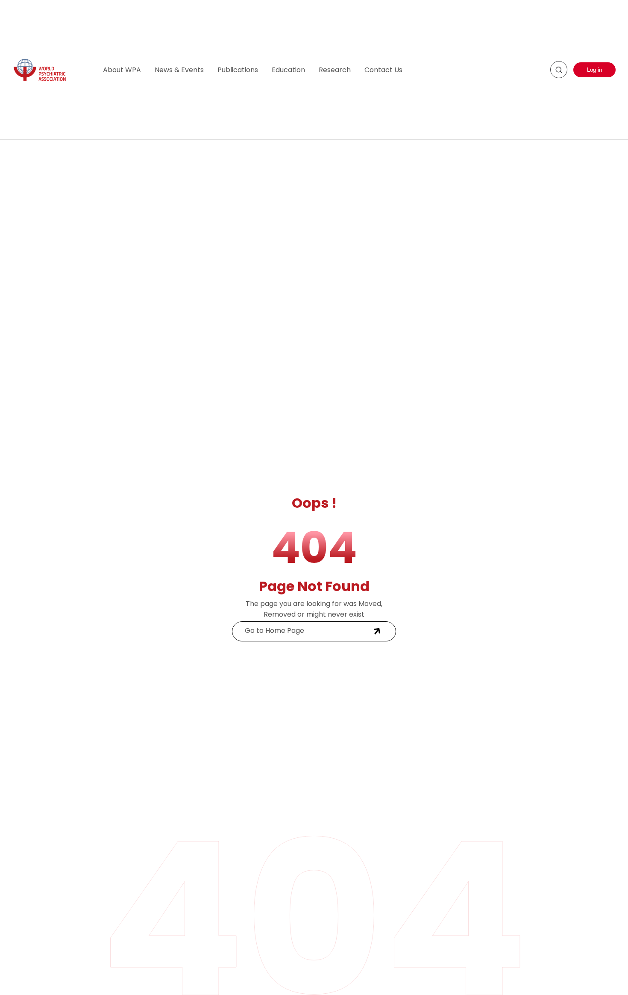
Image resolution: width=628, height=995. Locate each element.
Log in (594, 70)
